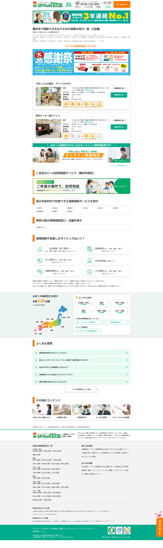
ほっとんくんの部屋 (88, 456)
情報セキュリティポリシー (68, 528)
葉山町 (70, 211)
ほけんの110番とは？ (118, 449)
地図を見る (89, 90)
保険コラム (78, 7)
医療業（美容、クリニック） (92, 470)
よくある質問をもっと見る (81, 389)
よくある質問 (115, 453)
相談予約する (119, 95)
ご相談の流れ (86, 453)
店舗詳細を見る (119, 88)
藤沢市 (116, 208)
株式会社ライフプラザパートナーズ (105, 521)
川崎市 (39, 208)
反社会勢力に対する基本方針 (85, 511)
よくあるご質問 (88, 7)
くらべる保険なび (76, 521)
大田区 (55, 208)
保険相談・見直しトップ (40, 427)
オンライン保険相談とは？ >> (120, 165)
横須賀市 (40, 211)
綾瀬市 (55, 211)
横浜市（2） (41, 227)
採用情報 (108, 7)
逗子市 (100, 208)
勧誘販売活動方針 (54, 511)
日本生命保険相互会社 (38, 521)
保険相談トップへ (88, 449)
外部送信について (39, 531)
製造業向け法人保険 (102, 466)
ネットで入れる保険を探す (88, 331)
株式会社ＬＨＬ (49, 521)
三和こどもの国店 (44, 83)
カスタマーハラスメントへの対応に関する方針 (45, 514)
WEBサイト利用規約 (50, 528)
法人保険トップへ (88, 466)
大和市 (85, 208)
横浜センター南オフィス (48, 115)
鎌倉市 (70, 208)
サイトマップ (37, 528)
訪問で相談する (115, 322)
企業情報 (98, 7)
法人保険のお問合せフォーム (92, 474)
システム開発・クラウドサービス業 (115, 470)
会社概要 (35, 511)
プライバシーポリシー (87, 528)
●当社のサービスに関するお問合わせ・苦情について (48, 535)
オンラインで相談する (88, 322)
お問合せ (125, 453)
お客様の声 (105, 453)
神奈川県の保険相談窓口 (68, 427)
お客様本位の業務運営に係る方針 (68, 511)
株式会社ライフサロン (89, 521)
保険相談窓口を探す (54, 427)
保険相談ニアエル (66, 521)
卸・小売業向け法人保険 (119, 466)
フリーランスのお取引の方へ (102, 511)
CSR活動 (46, 511)
